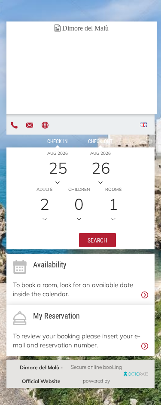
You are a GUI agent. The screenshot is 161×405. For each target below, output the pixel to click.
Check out (100, 141)
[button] (97, 239)
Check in (57, 141)
